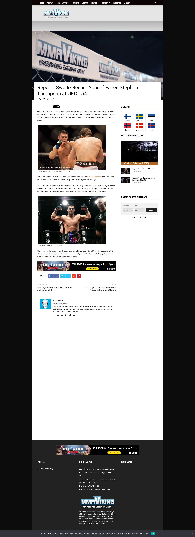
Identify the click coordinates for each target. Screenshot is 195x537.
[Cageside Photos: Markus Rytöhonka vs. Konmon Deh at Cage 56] (125, 180)
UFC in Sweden (94, 177)
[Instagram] (63, 315)
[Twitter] (71, 315)
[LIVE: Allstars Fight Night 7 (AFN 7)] (139, 153)
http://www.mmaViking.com (60, 303)
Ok (153, 533)
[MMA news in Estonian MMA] (151, 116)
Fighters (104, 3)
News (49, 3)
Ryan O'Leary (43, 99)
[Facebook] (55, 315)
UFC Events (62, 3)
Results (75, 3)
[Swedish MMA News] (127, 116)
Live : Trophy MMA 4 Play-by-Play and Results (96, 489)
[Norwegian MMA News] (127, 125)
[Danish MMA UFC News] (139, 125)
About (127, 3)
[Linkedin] (67, 315)
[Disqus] (76, 352)
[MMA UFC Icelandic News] (151, 125)
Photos (94, 3)
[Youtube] (75, 315)
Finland (127, 121)
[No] (192, 533)
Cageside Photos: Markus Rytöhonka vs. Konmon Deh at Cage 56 (143, 179)
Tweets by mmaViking (45, 469)
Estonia (151, 121)
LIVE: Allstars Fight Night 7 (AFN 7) (136, 163)
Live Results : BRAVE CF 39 (89, 486)
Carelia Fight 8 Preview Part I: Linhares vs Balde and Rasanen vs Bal (54, 289)
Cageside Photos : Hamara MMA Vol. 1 (143, 169)
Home (41, 3)
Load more (138, 188)
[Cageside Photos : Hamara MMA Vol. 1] (125, 171)
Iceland (151, 130)
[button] (155, 2)
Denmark (139, 130)
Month (126, 206)
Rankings (117, 3)
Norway (127, 130)
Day (136, 206)
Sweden (139, 121)
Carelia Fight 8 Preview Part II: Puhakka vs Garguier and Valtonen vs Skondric (100, 289)
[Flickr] (59, 315)
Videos (85, 3)
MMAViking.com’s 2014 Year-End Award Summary (97, 469)
